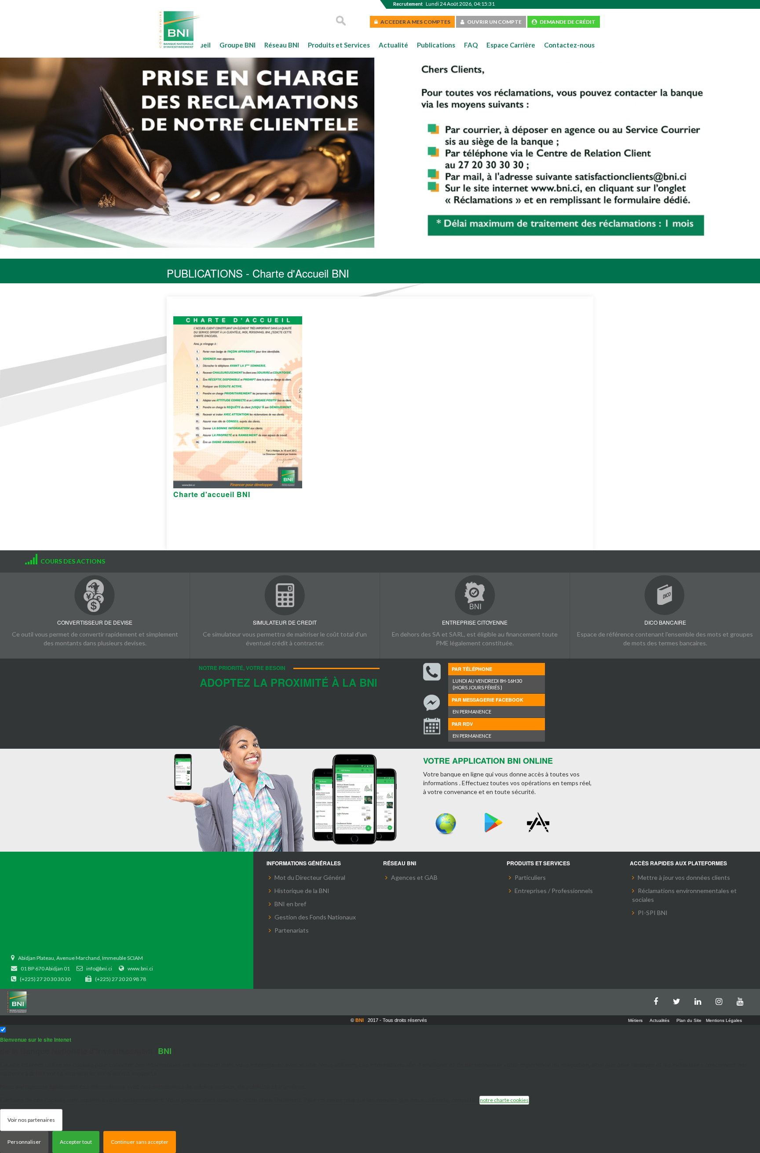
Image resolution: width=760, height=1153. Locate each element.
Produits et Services (339, 45)
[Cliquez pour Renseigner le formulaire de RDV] (432, 727)
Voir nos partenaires (31, 1119)
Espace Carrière (510, 45)
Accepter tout (76, 1141)
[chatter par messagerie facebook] (432, 703)
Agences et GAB (414, 877)
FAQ (471, 45)
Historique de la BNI (301, 890)
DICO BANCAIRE (665, 622)
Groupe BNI (237, 45)
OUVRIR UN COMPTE (493, 21)
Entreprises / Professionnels (554, 890)
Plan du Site (689, 1020)
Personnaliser (24, 1141)
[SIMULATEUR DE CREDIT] (285, 595)
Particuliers (530, 877)
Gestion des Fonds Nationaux (315, 917)
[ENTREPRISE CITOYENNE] (475, 595)
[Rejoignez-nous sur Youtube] (742, 1000)
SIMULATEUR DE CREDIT (285, 622)
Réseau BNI (281, 45)
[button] (21, 154)
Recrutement (408, 4)
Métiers (635, 1020)
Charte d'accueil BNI (211, 494)
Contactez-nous (569, 45)
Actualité (393, 45)
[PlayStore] (493, 823)
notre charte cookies (504, 1100)
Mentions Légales (724, 1020)
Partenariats (291, 930)
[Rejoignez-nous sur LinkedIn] (700, 1000)
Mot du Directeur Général (309, 877)
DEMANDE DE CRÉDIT (566, 21)
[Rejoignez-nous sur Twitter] (679, 1000)
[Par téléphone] (432, 672)
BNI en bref (290, 904)
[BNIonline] (446, 823)
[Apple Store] (540, 823)
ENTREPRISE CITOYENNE (475, 622)
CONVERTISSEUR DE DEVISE (94, 622)
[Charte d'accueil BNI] (237, 402)
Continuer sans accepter (139, 1141)
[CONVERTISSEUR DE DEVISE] (95, 595)
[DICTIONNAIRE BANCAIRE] (665, 595)
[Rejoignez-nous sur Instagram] (721, 1000)
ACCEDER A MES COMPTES (414, 21)
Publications (436, 45)
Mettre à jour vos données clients (684, 877)
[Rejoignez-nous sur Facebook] (658, 1000)
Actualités (659, 1020)
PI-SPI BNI (653, 912)
